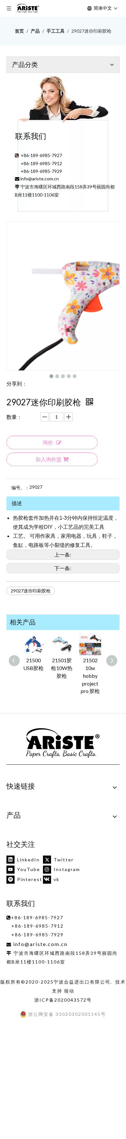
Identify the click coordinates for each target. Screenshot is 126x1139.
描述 (17, 503)
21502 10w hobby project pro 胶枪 (90, 675)
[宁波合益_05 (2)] (63, 743)
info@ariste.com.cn (39, 178)
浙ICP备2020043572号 (63, 1000)
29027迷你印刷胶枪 (31, 590)
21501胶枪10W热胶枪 (61, 668)
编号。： (20, 487)
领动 (69, 991)
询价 (48, 442)
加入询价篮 (48, 459)
